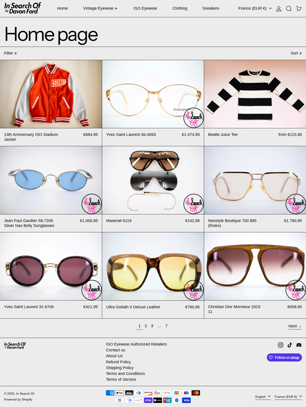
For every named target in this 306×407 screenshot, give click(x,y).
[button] (289, 8)
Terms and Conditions (125, 373)
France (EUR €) (253, 8)
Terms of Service (121, 379)
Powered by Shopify (18, 399)
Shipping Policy (120, 368)
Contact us (115, 350)
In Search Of (25, 393)
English (261, 396)
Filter (8, 53)
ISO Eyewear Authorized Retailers (136, 344)
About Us (114, 356)
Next (293, 326)
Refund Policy (118, 362)
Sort (294, 53)
